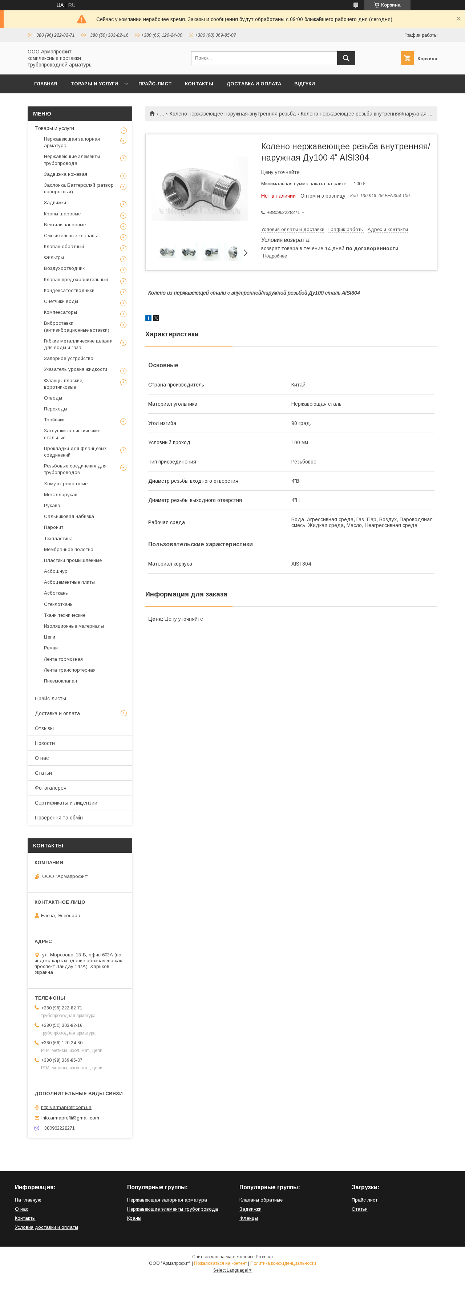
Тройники (54, 419)
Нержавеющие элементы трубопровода (72, 160)
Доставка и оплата (253, 83)
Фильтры (54, 257)
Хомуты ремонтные (66, 483)
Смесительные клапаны (71, 235)
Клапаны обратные (261, 1200)
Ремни (51, 648)
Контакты (199, 83)
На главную (28, 1200)
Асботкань (56, 593)
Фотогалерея (50, 788)
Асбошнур (56, 571)
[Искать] (346, 58)
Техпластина (58, 538)
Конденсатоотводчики (69, 290)
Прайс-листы (50, 698)
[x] (156, 319)
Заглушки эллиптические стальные (72, 434)
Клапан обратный (64, 246)
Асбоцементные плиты (69, 582)
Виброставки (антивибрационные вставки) (76, 326)
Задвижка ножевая (65, 174)
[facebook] (148, 319)
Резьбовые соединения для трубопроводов (75, 469)
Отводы (53, 398)
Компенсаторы (60, 312)
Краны (134, 1218)
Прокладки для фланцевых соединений (75, 452)
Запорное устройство (68, 358)
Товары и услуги (94, 83)
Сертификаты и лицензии (66, 803)
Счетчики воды (61, 301)
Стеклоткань (58, 604)
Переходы (55, 409)
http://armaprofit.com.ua (66, 1107)
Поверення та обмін (59, 818)
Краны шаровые (62, 213)
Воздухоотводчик (64, 268)
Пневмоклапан (60, 681)
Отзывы (44, 728)
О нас (42, 758)
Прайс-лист (155, 83)
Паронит (53, 527)
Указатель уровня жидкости (75, 369)
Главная (45, 83)
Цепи (49, 637)
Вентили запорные (65, 224)
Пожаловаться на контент (220, 1263)
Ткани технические (64, 615)
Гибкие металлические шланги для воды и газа (78, 344)
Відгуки (304, 83)
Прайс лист (364, 1200)
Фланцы (248, 1218)
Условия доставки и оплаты (46, 1227)
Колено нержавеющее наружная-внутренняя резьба (233, 114)
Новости (45, 743)
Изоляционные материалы (74, 626)
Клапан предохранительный (76, 279)
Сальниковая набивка (69, 516)
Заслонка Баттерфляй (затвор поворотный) (79, 188)
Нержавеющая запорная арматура (72, 142)
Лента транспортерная (70, 670)
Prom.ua (264, 1256)
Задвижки (55, 202)
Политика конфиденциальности (283, 1263)
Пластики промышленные (73, 560)
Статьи (43, 773)
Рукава (52, 505)
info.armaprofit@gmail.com (70, 1118)
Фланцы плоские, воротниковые (63, 384)
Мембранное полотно (68, 549)
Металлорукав (60, 494)
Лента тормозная (63, 659)
